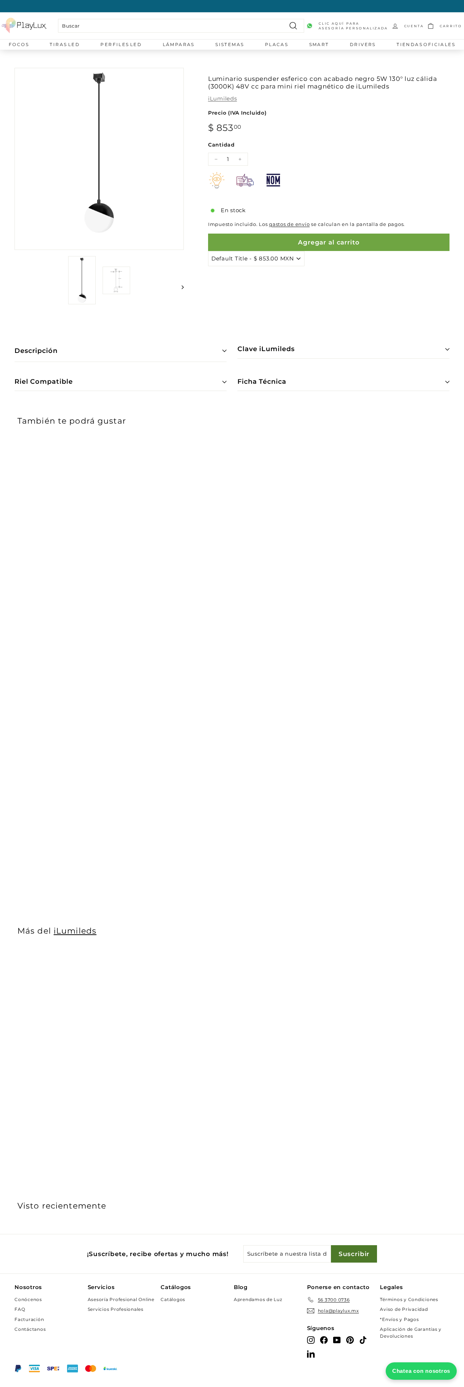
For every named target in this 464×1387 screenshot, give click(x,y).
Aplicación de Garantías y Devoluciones (411, 1332)
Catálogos (173, 1299)
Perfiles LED (121, 44)
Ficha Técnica (261, 382)
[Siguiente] (179, 286)
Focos (19, 44)
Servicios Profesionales (116, 1309)
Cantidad (221, 144)
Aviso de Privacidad (404, 1309)
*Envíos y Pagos (399, 1319)
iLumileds (222, 98)
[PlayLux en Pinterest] (350, 1339)
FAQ (19, 1309)
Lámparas (179, 44)
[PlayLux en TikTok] (363, 1339)
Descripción (36, 351)
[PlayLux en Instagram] (311, 1339)
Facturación (29, 1319)
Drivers (363, 44)
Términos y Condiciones (409, 1299)
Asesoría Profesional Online (121, 1299)
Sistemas (229, 44)
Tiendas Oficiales (426, 44)
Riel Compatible (43, 382)
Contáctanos (30, 1329)
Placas (276, 44)
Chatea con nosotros (421, 1371)
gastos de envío (289, 224)
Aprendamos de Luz (258, 1299)
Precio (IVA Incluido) (237, 113)
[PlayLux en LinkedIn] (311, 1353)
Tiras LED (65, 44)
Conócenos (28, 1299)
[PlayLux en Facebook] (324, 1339)
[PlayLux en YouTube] (337, 1339)
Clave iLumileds (266, 349)
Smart (319, 44)
